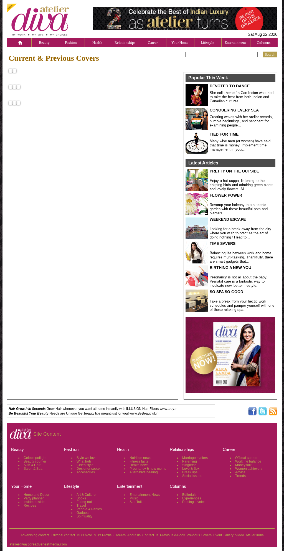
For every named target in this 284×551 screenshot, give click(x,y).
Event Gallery (223, 535)
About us (134, 535)
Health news (139, 465)
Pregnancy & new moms (148, 469)
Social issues (192, 476)
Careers (119, 535)
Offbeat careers (246, 458)
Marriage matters (195, 458)
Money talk (243, 465)
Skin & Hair (32, 465)
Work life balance (248, 461)
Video (239, 535)
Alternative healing (144, 472)
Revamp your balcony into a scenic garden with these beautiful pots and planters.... (239, 209)
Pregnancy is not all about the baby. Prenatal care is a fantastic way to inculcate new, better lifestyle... (238, 281)
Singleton (189, 465)
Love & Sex (190, 469)
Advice (240, 472)
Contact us (150, 535)
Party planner (34, 498)
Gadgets (83, 513)
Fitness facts (139, 461)
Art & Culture (86, 495)
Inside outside (34, 502)
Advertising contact (35, 535)
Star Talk (136, 502)
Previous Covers (199, 535)
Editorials (189, 495)
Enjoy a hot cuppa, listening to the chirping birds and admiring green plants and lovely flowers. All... (241, 185)
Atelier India (255, 535)
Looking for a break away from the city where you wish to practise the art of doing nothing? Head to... (240, 233)
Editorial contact (63, 535)
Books (81, 498)
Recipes (30, 505)
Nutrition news (140, 458)
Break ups (189, 472)
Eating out (84, 502)
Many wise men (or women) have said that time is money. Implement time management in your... (240, 145)
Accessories (86, 472)
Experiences (191, 498)
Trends (240, 476)
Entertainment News (145, 495)
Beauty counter (35, 461)
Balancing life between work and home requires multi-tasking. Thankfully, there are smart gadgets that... (241, 257)
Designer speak (88, 469)
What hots (84, 461)
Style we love (87, 458)
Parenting (189, 461)
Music (134, 498)
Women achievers (248, 469)
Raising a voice (194, 502)
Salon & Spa (33, 469)
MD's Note (84, 535)
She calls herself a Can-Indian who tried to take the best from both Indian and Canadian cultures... (241, 97)
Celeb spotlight (35, 458)
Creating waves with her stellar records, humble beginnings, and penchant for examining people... (241, 121)
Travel (81, 505)
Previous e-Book (172, 535)
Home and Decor (36, 495)
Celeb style (85, 465)
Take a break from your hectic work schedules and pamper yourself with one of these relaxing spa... (242, 305)
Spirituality (84, 516)
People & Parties (89, 509)
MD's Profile (103, 535)
